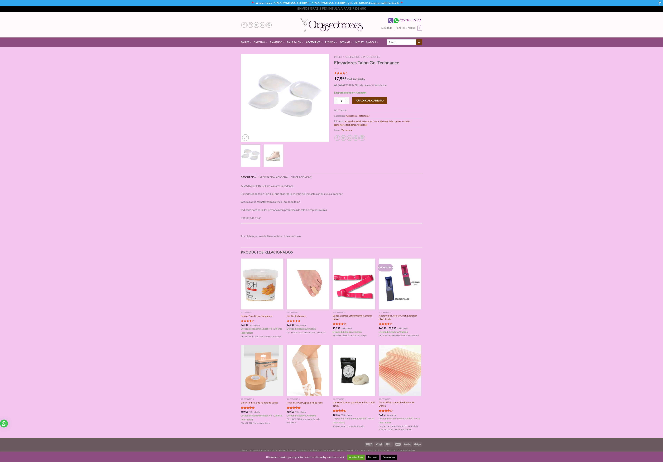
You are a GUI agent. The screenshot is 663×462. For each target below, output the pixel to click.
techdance (362, 124)
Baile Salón (294, 42)
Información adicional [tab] (274, 177)
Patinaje (345, 42)
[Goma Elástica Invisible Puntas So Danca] (400, 370)
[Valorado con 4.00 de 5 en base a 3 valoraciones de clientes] (378, 73)
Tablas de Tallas (333, 450)
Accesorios (313, 42)
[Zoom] (245, 137)
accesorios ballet (353, 121)
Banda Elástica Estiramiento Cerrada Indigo (352, 317)
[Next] (323, 98)
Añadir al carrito (370, 100)
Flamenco (276, 42)
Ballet (245, 42)
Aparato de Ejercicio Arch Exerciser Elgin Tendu (398, 317)
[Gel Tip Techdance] (308, 284)
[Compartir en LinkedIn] (362, 138)
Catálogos (315, 450)
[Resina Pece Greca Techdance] (262, 284)
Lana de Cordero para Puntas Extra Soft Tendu (354, 404)
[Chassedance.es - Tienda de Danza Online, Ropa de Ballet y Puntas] (331, 25)
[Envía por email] (350, 138)
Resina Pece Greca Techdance (256, 315)
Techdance (347, 130)
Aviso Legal (352, 450)
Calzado (259, 42)
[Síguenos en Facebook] (244, 25)
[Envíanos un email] (263, 25)
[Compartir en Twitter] (343, 138)
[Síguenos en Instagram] (250, 25)
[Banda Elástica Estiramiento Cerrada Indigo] (354, 284)
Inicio (338, 57)
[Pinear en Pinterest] (356, 138)
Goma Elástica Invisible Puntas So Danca (397, 404)
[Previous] (247, 98)
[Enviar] (419, 42)
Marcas (371, 42)
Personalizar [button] (389, 457)
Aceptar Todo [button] (356, 457)
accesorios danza (370, 121)
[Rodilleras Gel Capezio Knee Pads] (308, 370)
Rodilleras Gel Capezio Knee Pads (305, 402)
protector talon (402, 121)
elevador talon (387, 121)
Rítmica (330, 42)
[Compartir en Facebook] (337, 138)
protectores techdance (345, 124)
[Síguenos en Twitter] (256, 25)
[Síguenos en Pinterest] (269, 25)
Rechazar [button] (372, 457)
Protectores (371, 57)
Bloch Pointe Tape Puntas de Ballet (259, 402)
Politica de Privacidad (401, 450)
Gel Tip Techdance (296, 315)
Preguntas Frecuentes (292, 450)
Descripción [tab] (248, 177)
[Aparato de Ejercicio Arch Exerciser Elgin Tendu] (400, 284)
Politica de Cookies (373, 450)
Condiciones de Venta (263, 450)
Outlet (359, 42)
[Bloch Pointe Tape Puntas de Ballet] (262, 370)
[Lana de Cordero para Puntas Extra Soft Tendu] (354, 370)
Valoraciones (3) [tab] (301, 177)
